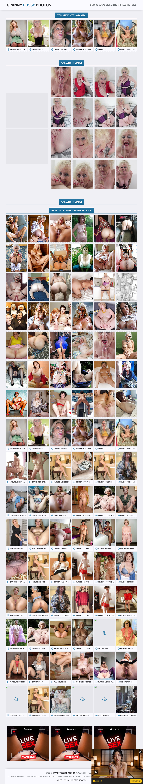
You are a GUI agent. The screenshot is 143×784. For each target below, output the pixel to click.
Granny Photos (29, 5)
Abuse (59, 780)
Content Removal (79, 780)
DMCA (66, 780)
